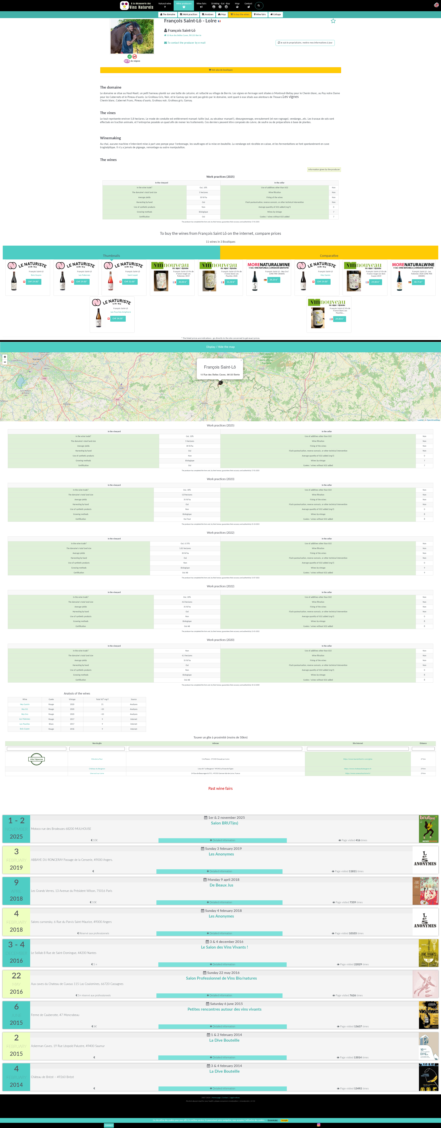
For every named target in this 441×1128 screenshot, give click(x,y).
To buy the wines (241, 14)
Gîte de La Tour (97, 759)
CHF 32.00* (129, 281)
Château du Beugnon (97, 769)
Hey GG (25, 709)
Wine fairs (201, 3)
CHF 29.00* (33, 281)
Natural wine (164, 3)
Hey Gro (24, 714)
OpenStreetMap (433, 420)
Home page (216, 1098)
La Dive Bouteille (224, 1040)
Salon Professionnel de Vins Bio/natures (221, 978)
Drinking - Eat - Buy (220, 3)
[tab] (111, 252)
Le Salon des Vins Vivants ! (224, 947)
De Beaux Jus (221, 885)
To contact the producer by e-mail (186, 43)
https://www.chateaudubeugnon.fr (357, 769)
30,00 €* (183, 282)
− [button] (5, 362)
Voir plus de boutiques (222, 70)
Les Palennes (24, 719)
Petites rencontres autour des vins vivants (224, 1009)
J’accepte (284, 1120)
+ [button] (5, 357)
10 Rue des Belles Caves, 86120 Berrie (183, 35)
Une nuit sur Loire (97, 773)
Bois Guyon (24, 729)
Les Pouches (25, 724)
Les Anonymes (221, 854)
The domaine (168, 14)
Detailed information (223, 840)
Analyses (208, 14)
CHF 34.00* (118, 318)
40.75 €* (418, 282)
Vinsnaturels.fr (137, 5)
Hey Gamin (24, 704)
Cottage (277, 14)
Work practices (189, 14)
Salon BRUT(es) (224, 823)
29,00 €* (375, 282)
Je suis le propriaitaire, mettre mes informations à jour (306, 43)
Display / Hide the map (220, 347)
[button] (259, 5)
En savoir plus (272, 1120)
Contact (248, 3)
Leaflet (420, 420)
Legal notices (235, 1098)
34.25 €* (274, 280)
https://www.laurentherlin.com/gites (357, 759)
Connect (109, 1125)
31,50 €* (231, 282)
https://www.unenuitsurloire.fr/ (357, 773)
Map (237, 3)
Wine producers (183, 3)
